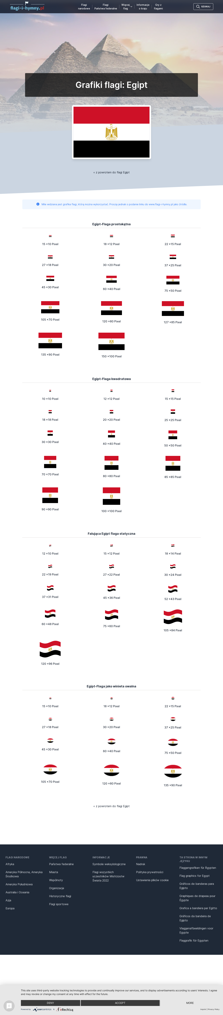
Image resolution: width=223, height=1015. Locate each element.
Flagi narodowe (84, 6)
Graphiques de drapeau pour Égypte (197, 898)
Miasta (53, 872)
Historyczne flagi (60, 896)
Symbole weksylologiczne (109, 864)
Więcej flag (125, 6)
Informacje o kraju (143, 6)
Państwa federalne (61, 864)
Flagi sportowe (58, 904)
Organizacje (56, 888)
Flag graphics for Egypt (194, 875)
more (190, 1003)
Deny (50, 1003)
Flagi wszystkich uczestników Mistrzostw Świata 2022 (108, 876)
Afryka (10, 864)
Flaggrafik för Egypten (193, 940)
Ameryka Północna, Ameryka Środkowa (24, 874)
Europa (10, 908)
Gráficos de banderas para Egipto (196, 886)
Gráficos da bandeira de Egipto (195, 918)
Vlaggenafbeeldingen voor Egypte (196, 930)
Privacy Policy (214, 1009)
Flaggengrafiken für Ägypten (197, 867)
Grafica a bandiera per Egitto (198, 908)
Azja (8, 900)
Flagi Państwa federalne (105, 6)
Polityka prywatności (149, 872)
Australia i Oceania (17, 892)
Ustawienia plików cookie (152, 880)
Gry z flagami (158, 6)
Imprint (203, 1009)
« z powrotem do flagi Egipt (111, 172)
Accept (120, 1003)
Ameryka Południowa (19, 884)
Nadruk (140, 864)
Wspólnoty (56, 880)
